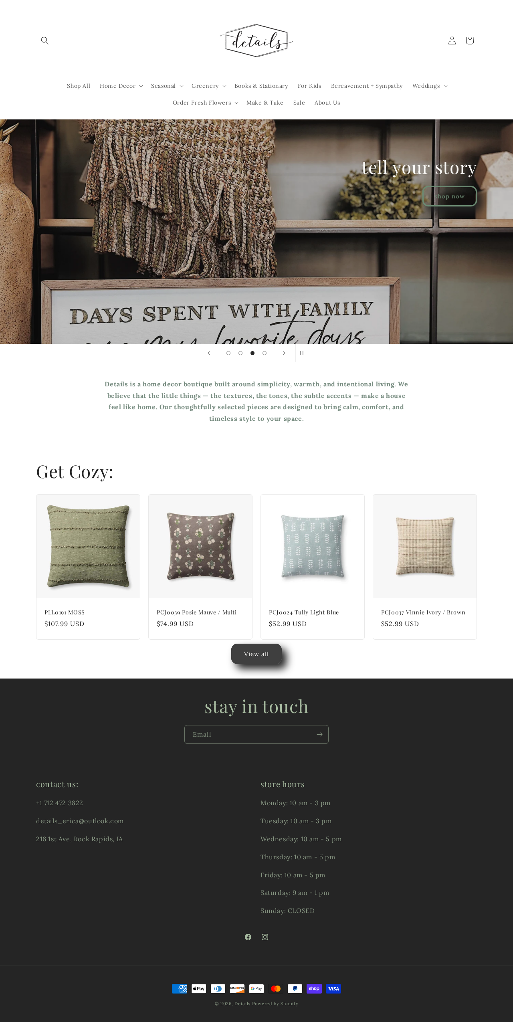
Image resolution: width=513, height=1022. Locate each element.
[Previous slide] (209, 353)
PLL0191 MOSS (64, 612)
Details (242, 1003)
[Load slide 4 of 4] (265, 353)
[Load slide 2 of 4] (240, 353)
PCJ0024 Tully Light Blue (304, 612)
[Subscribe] (319, 734)
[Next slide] (284, 353)
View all (256, 654)
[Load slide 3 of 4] (252, 353)
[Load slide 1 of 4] (228, 353)
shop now (449, 297)
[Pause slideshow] (304, 353)
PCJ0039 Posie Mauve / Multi (197, 612)
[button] (45, 40)
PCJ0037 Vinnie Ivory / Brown (423, 612)
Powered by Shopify (275, 1003)
